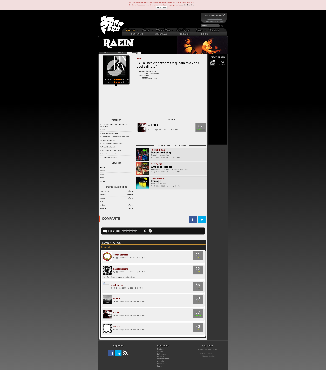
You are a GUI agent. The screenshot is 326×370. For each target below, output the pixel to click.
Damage (156, 181)
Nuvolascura (104, 208)
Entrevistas (161, 354)
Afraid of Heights (161, 166)
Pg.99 (101, 201)
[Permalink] (148, 130)
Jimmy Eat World (158, 178)
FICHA (106, 53)
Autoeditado (154, 74)
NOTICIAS (120, 53)
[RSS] (124, 353)
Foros (159, 366)
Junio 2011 (153, 71)
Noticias (160, 349)
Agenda (160, 361)
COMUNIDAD (161, 34)
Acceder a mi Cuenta (215, 19)
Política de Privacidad (207, 354)
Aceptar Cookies (162, 7)
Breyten (117, 298)
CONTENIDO (137, 34)
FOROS (204, 34)
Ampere (102, 198)
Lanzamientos (163, 359)
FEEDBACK (184, 34)
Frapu (116, 313)
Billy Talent (156, 164)
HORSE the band (158, 150)
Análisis (160, 352)
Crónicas (161, 356)
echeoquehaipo (120, 255)
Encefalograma (120, 269)
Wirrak (116, 327)
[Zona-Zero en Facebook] (111, 353)
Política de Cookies (208, 356)
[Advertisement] (162, 20)
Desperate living (161, 152)
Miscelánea (162, 364)
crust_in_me (117, 285)
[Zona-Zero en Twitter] (118, 353)
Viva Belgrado (104, 191)
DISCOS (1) (134, 53)
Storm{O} (103, 195)
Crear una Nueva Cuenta (214, 22)
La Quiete (103, 205)
